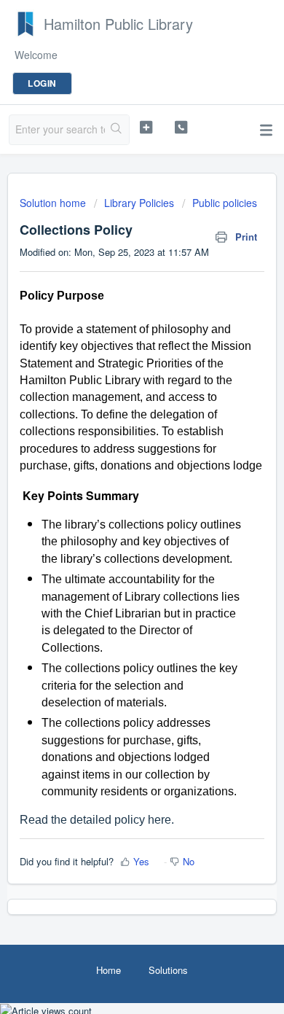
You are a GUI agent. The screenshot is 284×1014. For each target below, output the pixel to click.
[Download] (115, 501)
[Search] (117, 129)
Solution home (54, 202)
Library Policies (139, 202)
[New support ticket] (145, 127)
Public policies (224, 202)
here (159, 820)
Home (108, 970)
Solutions (168, 970)
